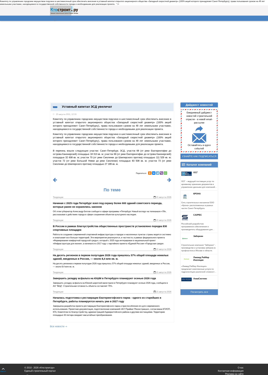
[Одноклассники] (149, 173)
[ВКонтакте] (153, 173)
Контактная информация (231, 371)
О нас (241, 367)
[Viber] (161, 173)
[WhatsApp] (165, 173)
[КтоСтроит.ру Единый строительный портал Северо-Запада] (64, 13)
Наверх (3, 371)
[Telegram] (157, 173)
